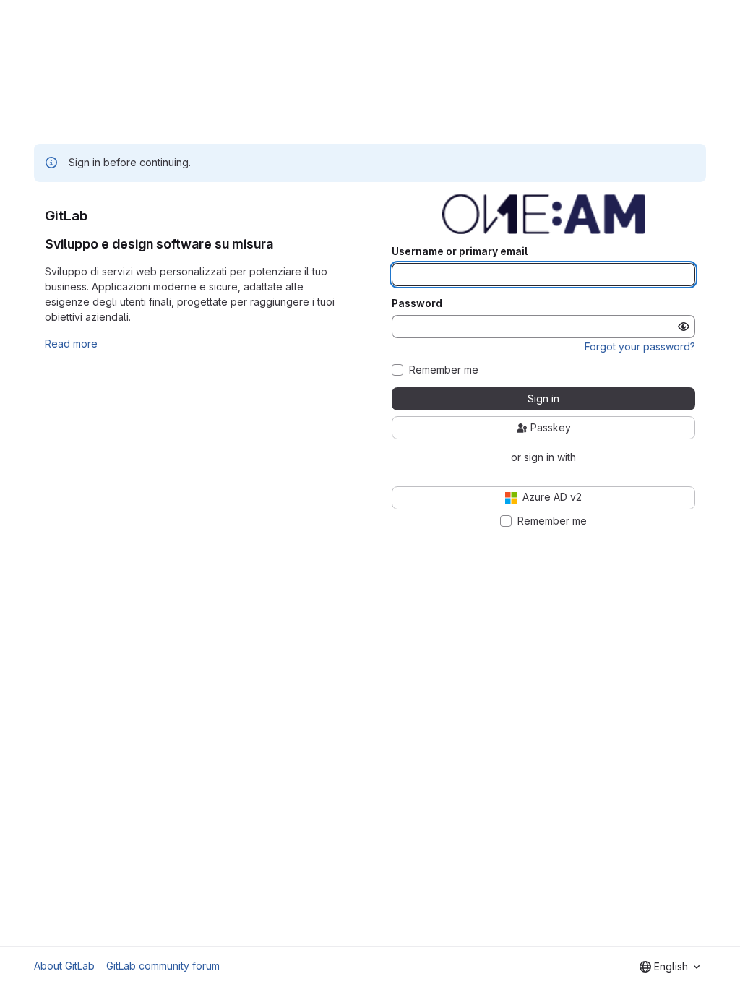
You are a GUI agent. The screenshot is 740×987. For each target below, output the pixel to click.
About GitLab (64, 966)
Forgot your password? (640, 346)
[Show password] (683, 326)
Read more (71, 343)
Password (417, 303)
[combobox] (669, 966)
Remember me (443, 370)
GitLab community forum (163, 966)
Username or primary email (460, 251)
